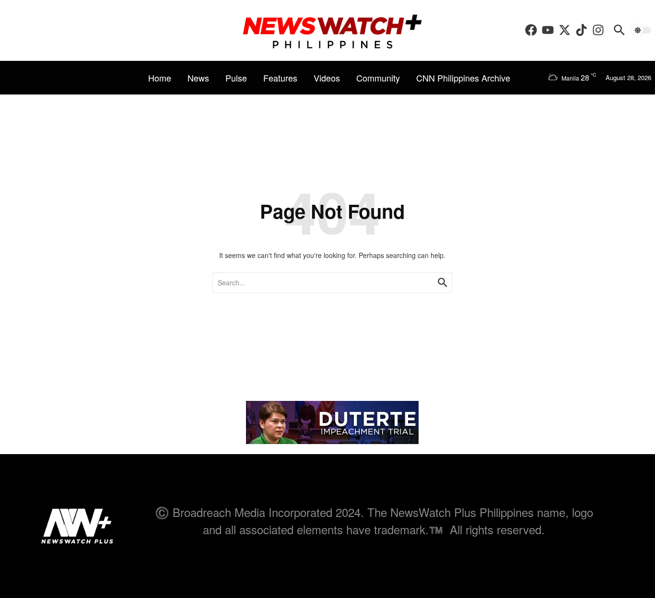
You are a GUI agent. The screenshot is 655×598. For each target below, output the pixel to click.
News (198, 77)
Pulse (236, 77)
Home (159, 77)
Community (378, 77)
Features (280, 77)
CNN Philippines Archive (463, 77)
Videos (327, 77)
